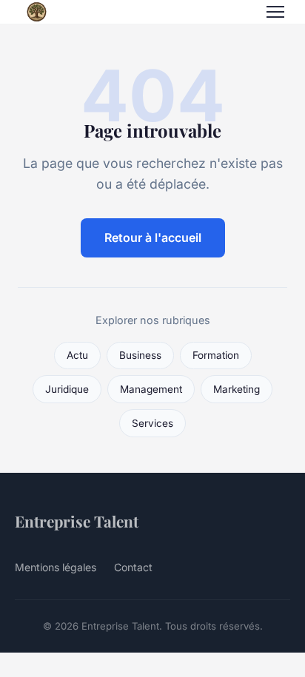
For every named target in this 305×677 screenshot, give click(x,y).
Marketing (236, 389)
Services (152, 423)
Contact (133, 567)
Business (140, 355)
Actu (77, 355)
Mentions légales (55, 567)
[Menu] (275, 12)
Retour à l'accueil (152, 237)
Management (151, 389)
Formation (215, 355)
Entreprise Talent (76, 521)
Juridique (67, 389)
